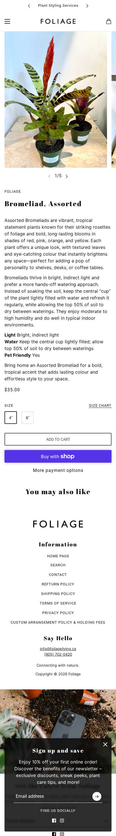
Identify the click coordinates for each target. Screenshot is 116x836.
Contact (58, 575)
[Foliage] (58, 21)
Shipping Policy (58, 594)
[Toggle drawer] (7, 21)
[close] (105, 744)
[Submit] (96, 796)
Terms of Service (58, 603)
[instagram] (62, 820)
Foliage (13, 191)
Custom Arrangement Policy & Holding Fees (58, 622)
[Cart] (108, 21)
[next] (87, 5)
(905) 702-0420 (58, 654)
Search (58, 565)
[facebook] (54, 820)
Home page (58, 556)
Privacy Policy (58, 613)
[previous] (29, 5)
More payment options (58, 470)
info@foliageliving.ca (58, 648)
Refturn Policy (58, 584)
